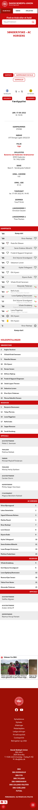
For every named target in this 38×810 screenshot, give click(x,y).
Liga (19, 146)
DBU (19, 769)
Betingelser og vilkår (19, 741)
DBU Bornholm (19, 772)
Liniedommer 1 (19, 208)
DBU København (19, 782)
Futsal (19, 791)
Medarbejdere (19, 728)
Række (19, 135)
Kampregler (19, 79)
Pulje (19, 144)
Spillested (19, 152)
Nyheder (19, 722)
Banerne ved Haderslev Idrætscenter (19, 155)
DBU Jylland (19, 778)
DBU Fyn (19, 775)
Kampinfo (8, 75)
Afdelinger (19, 725)
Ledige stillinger (19, 732)
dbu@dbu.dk (20, 759)
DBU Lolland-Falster (19, 785)
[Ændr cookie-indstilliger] (3, 806)
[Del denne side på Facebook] (2, 802)
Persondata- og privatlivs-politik (19, 797)
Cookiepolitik (19, 738)
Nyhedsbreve (19, 719)
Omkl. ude (19, 183)
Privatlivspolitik (19, 735)
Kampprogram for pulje (24, 75)
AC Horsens (30, 93)
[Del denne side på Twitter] (5, 802)
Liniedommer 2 (19, 217)
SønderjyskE (7, 93)
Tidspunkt (19, 191)
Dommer (19, 200)
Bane (19, 166)
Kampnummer (19, 127)
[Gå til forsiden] (16, 4)
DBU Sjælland (19, 788)
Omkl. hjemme (19, 174)
